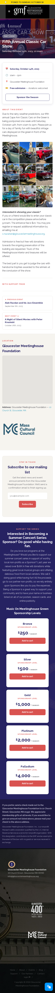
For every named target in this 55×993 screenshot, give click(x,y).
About (22, 970)
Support (14, 973)
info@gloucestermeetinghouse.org (23, 876)
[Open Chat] (49, 987)
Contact (41, 973)
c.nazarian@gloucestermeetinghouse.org (23, 233)
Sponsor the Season (27, 97)
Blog (41, 970)
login (26, 977)
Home (4, 29)
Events (12, 29)
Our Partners (27, 973)
